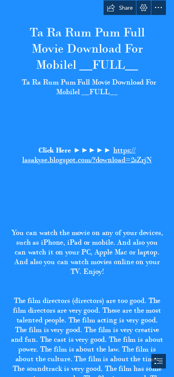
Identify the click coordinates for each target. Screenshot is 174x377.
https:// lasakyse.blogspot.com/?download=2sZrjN (87, 154)
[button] (120, 7)
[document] (87, 188)
